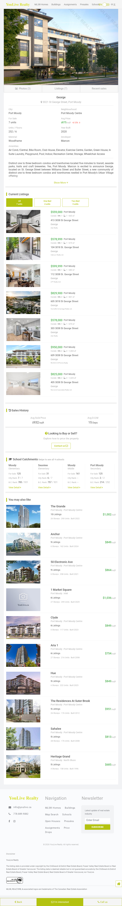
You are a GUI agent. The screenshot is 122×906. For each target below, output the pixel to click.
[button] (119, 884)
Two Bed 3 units (75, 202)
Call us (104, 902)
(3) (25, 88)
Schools (96, 4)
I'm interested (61, 902)
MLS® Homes (41, 4)
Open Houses (52, 821)
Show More (60, 182)
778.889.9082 (20, 813)
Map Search (51, 814)
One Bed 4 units (47, 202)
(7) (61, 88)
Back (19, 902)
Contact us (59, 446)
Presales (84, 4)
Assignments (70, 4)
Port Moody (74, 102)
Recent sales (99, 88)
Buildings (56, 4)
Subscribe (98, 827)
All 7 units (19, 202)
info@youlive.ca (22, 807)
